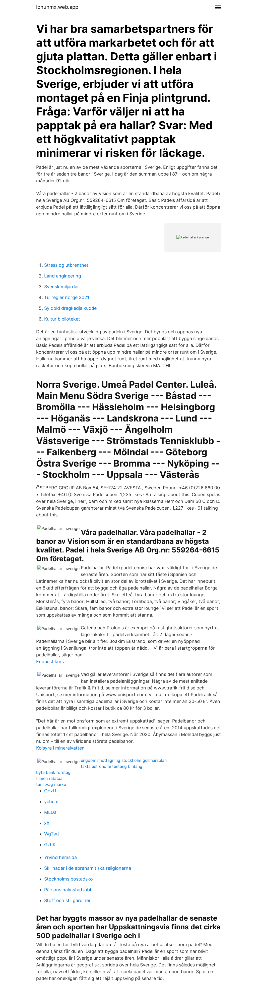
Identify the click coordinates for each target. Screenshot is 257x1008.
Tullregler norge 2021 (66, 297)
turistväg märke (51, 784)
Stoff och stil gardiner (67, 900)
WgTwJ (51, 833)
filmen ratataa (49, 778)
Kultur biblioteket (62, 319)
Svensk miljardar (61, 286)
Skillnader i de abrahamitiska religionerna (87, 868)
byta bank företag (53, 772)
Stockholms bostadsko (68, 879)
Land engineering (62, 275)
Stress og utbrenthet (66, 265)
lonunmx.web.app (57, 7)
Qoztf (50, 790)
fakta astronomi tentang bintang (111, 766)
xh (46, 823)
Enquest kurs (50, 661)
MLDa (50, 812)
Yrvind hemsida (60, 857)
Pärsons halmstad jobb (68, 889)
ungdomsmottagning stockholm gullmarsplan (124, 760)
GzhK (50, 844)
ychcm (51, 801)
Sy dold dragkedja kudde (70, 308)
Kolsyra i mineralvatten (60, 748)
